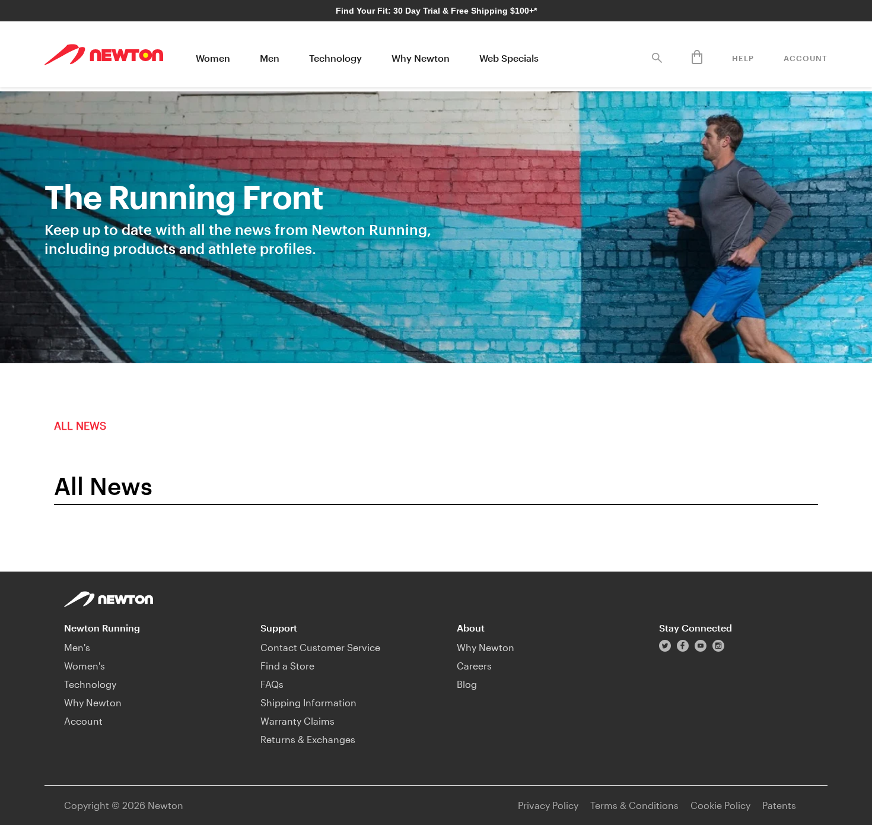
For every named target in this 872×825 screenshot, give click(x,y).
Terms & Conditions (634, 805)
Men (269, 58)
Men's (77, 647)
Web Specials (509, 58)
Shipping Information (308, 702)
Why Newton (421, 58)
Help (743, 58)
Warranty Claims (297, 720)
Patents (779, 805)
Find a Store (287, 665)
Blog (467, 684)
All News (80, 425)
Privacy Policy (548, 805)
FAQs (272, 684)
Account (806, 58)
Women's (84, 665)
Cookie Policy (720, 805)
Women (213, 58)
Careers (474, 665)
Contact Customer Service (320, 647)
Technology (335, 58)
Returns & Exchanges (307, 739)
